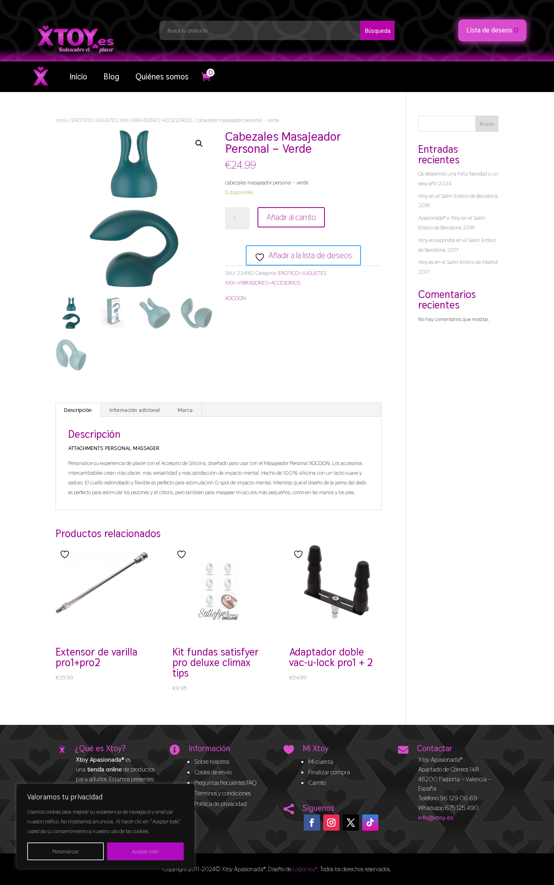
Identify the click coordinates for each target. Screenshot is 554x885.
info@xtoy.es (435, 817)
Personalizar (65, 851)
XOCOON (235, 298)
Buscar (487, 123)
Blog (111, 76)
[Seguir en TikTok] (370, 822)
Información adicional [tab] (135, 410)
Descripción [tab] (78, 410)
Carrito (317, 782)
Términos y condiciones (222, 793)
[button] (199, 143)
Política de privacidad (220, 803)
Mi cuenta (320, 761)
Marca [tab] (185, 410)
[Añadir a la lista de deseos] (66, 554)
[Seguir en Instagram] (331, 822)
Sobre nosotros (211, 761)
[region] (105, 826)
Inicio (78, 76)
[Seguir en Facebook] (312, 822)
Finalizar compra (329, 772)
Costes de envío (213, 772)
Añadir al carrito (291, 217)
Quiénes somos (162, 76)
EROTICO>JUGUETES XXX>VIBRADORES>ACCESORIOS (131, 120)
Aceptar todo (145, 851)
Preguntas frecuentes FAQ (225, 782)
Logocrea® (305, 869)
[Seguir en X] (351, 822)
